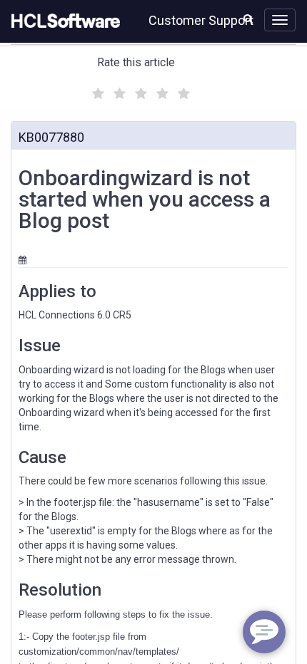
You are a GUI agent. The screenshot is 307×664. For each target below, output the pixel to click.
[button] (248, 18)
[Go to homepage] (63, 21)
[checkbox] (96, 89)
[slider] (139, 91)
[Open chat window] (264, 632)
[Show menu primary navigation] (280, 20)
